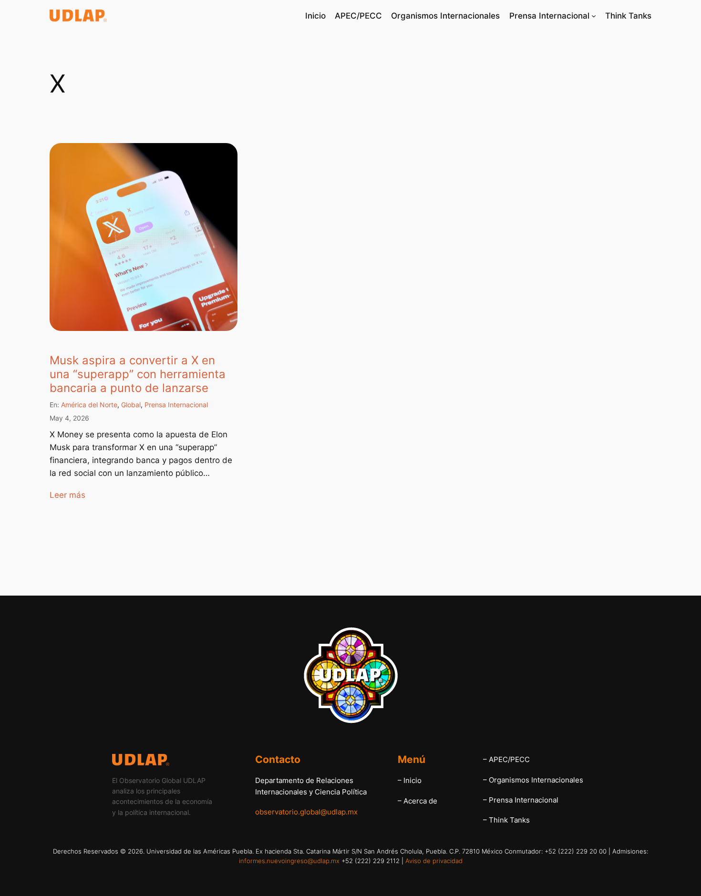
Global (131, 405)
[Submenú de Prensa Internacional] (593, 15)
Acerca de (420, 800)
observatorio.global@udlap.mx (306, 811)
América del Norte (89, 405)
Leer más (67, 495)
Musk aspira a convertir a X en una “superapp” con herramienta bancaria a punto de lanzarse (138, 374)
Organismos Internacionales (536, 779)
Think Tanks (509, 819)
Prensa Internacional (176, 405)
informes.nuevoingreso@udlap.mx (289, 861)
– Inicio (410, 780)
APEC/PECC (509, 759)
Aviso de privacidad (434, 861)
